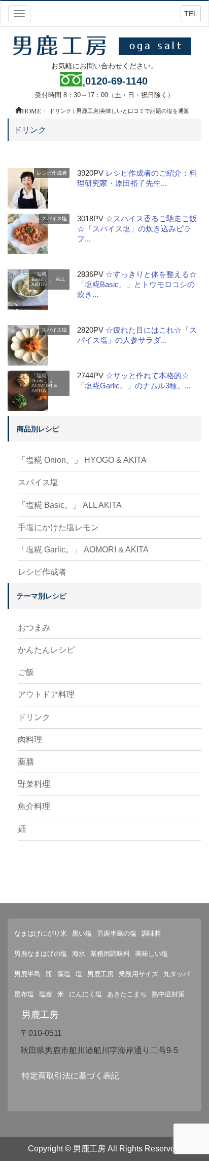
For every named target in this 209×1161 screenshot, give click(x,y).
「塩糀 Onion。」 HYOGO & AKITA (82, 460)
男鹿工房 (100, 974)
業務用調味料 (110, 953)
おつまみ (34, 627)
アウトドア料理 (46, 694)
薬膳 (26, 761)
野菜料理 (34, 784)
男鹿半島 (27, 974)
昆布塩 (24, 994)
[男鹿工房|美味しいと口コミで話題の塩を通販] (104, 44)
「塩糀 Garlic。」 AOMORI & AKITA (44, 383)
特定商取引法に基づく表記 (70, 1075)
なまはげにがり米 (40, 933)
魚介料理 (34, 806)
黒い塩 (82, 933)
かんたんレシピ (46, 650)
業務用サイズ (138, 974)
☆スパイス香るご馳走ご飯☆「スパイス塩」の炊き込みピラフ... (137, 228)
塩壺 (45, 994)
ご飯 (26, 672)
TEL (190, 14)
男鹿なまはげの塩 (40, 953)
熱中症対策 (168, 994)
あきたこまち (127, 994)
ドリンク (34, 717)
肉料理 (30, 739)
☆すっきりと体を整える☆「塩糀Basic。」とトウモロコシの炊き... (137, 284)
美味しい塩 (151, 953)
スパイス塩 (54, 218)
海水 (78, 953)
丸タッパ (176, 974)
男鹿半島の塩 (116, 933)
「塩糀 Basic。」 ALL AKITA (48, 279)
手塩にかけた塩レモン (58, 527)
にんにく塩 (85, 994)
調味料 (151, 933)
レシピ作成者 (52, 173)
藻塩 (64, 974)
